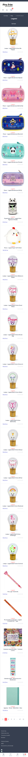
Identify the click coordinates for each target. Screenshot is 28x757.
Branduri (3, 737)
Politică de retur (5, 733)
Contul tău (3, 731)
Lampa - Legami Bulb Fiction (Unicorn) (13, 364)
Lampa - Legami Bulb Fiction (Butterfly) (12, 421)
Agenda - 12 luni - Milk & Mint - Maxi (13, 708)
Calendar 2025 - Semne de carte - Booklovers (13, 679)
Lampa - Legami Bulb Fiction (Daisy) (12, 449)
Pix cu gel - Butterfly (13, 591)
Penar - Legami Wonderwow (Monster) (13, 134)
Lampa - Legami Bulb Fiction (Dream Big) (12, 335)
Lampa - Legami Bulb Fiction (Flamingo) (12, 535)
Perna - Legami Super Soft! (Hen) (13, 248)
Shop (12, 15)
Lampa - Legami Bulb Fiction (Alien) (13, 392)
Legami (13, 47)
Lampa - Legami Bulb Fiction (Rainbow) (13, 506)
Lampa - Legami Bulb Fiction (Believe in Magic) (13, 276)
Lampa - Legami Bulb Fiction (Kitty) (13, 478)
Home (6, 15)
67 (20, 719)
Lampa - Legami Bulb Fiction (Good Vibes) (13, 306)
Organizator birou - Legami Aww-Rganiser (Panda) (13, 219)
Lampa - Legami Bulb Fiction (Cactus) (13, 563)
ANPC (2, 743)
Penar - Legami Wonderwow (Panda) (12, 162)
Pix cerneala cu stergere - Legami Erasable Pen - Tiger (13, 620)
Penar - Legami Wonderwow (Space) (13, 77)
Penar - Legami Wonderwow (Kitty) (13, 190)
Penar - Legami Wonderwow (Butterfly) (13, 106)
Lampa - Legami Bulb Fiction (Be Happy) (12, 49)
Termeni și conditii (5, 735)
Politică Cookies (5, 741)
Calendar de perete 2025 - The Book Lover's (12, 650)
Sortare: (13, 23)
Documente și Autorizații (7, 745)
